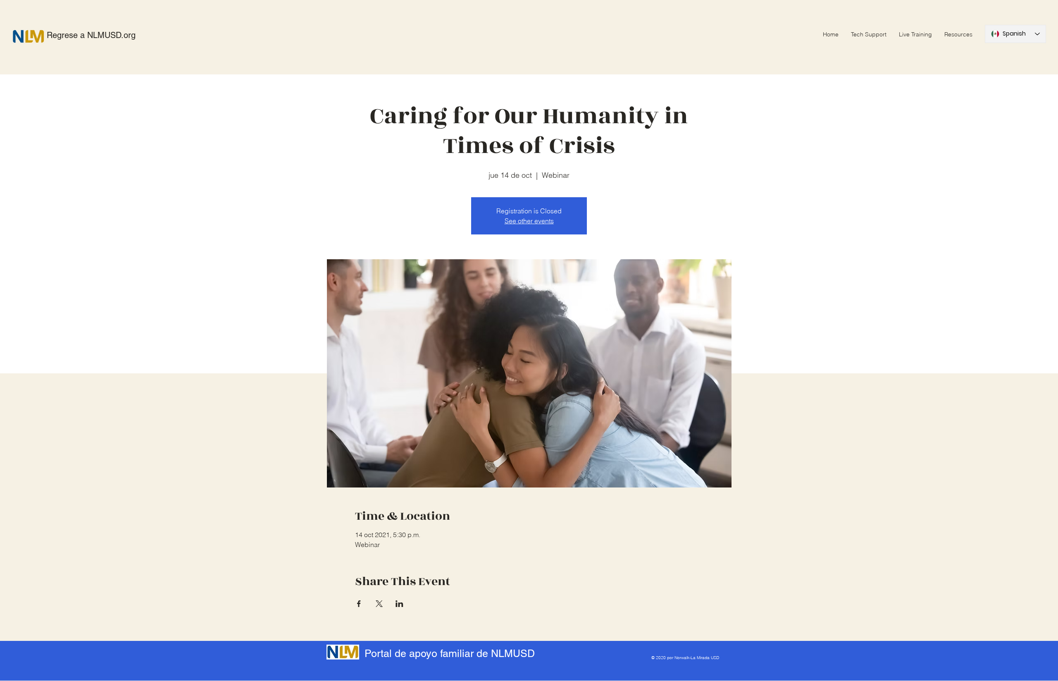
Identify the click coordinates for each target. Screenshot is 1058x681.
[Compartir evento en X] (379, 603)
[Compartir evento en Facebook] (359, 603)
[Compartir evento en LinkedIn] (399, 603)
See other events (529, 221)
